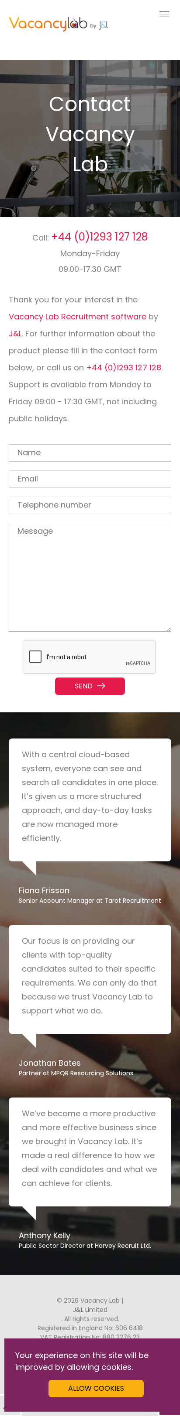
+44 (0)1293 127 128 (99, 237)
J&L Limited (90, 1309)
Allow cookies (96, 1388)
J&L (15, 333)
